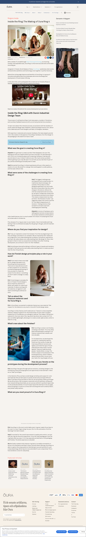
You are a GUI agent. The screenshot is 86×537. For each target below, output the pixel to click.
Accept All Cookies (61, 531)
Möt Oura (27, 12)
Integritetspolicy (18, 520)
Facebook (73, 506)
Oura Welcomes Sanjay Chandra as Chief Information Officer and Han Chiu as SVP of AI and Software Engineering (49, 476)
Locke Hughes (14, 57)
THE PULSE (19, 12)
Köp (27, 7)
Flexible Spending (49, 512)
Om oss (34, 504)
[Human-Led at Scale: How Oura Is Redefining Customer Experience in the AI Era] (12, 464)
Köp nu (67, 75)
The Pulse (74, 504)
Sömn (33, 12)
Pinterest (73, 510)
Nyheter (47, 469)
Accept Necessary (73, 531)
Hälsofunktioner (36, 7)
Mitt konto (48, 516)
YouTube (73, 517)
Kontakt (47, 520)
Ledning (34, 506)
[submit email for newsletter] (23, 515)
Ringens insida (13, 18)
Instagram (74, 508)
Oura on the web (49, 518)
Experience (47, 7)
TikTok (73, 512)
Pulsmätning (48, 514)
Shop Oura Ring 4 (46, 142)
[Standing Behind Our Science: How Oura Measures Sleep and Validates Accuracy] (37, 464)
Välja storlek (48, 507)
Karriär (34, 512)
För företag (55, 12)
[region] (43, 532)
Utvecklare (61, 506)
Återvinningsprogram (50, 510)
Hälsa (39, 12)
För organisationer (58, 7)
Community (46, 12)
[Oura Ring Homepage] (10, 7)
